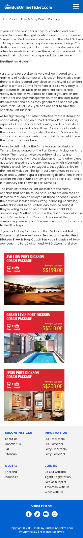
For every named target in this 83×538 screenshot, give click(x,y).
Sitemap (11, 454)
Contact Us (13, 444)
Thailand (11, 472)
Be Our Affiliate (55, 472)
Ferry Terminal (55, 454)
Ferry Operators (56, 449)
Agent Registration (58, 477)
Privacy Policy (28, 532)
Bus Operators (55, 439)
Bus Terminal (54, 444)
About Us (11, 439)
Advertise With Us (57, 487)
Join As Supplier (55, 482)
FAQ (7, 449)
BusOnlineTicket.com (59, 528)
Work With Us (54, 492)
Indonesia (11, 477)
